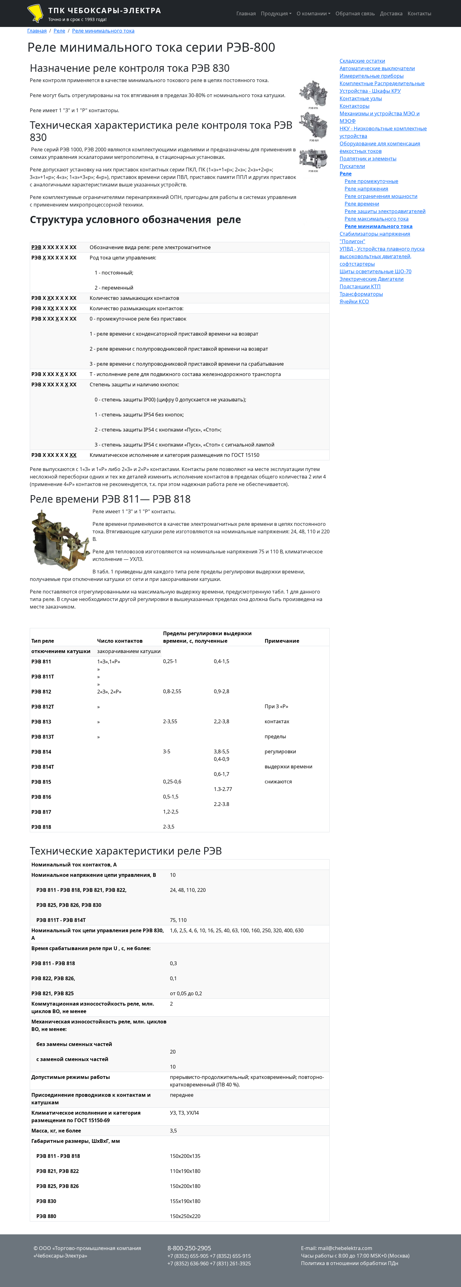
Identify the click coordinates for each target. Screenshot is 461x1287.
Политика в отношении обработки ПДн (349, 1263)
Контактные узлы (361, 98)
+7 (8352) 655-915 (230, 1256)
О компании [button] (312, 13)
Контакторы (354, 105)
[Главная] (37, 13)
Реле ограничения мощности (381, 196)
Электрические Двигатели (372, 278)
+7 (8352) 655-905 (188, 1256)
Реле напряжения (366, 188)
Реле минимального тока (103, 30)
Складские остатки (362, 60)
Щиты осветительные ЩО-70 (375, 271)
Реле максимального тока (377, 218)
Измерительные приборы (372, 75)
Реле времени (362, 203)
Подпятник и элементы (368, 158)
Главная (246, 13)
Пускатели (352, 166)
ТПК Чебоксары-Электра (105, 10)
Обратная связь (355, 13)
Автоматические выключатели (377, 68)
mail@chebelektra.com (345, 1248)
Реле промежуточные (371, 181)
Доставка (391, 13)
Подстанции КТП (360, 286)
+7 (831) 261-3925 (230, 1263)
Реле (59, 30)
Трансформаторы (361, 293)
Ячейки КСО (354, 301)
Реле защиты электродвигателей (385, 211)
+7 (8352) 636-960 (188, 1263)
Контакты (419, 13)
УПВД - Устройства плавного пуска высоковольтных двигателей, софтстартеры (382, 256)
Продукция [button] (274, 13)
